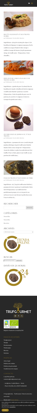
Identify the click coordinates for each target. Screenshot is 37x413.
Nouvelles (7, 216)
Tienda (6, 343)
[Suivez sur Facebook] (18, 316)
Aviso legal (7, 361)
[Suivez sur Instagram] (15, 316)
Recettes (22, 38)
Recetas (6, 350)
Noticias (6, 353)
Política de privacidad (10, 366)
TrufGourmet (9, 38)
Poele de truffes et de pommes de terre (18, 178)
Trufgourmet (8, 340)
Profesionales (8, 345)
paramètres (12, 407)
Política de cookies (9, 363)
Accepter (5, 410)
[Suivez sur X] (21, 316)
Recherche (19, 260)
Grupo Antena (14, 400)
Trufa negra (7, 348)
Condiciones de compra (11, 369)
